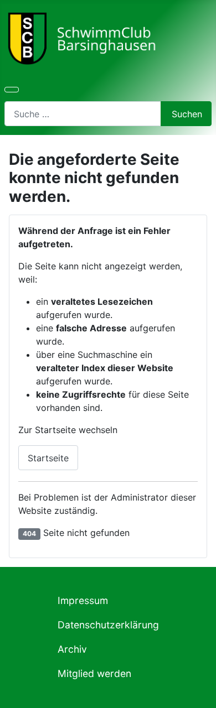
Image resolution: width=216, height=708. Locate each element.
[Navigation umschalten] (11, 89)
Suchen (187, 113)
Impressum (83, 600)
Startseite (48, 458)
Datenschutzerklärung (108, 625)
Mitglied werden (94, 673)
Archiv (72, 649)
